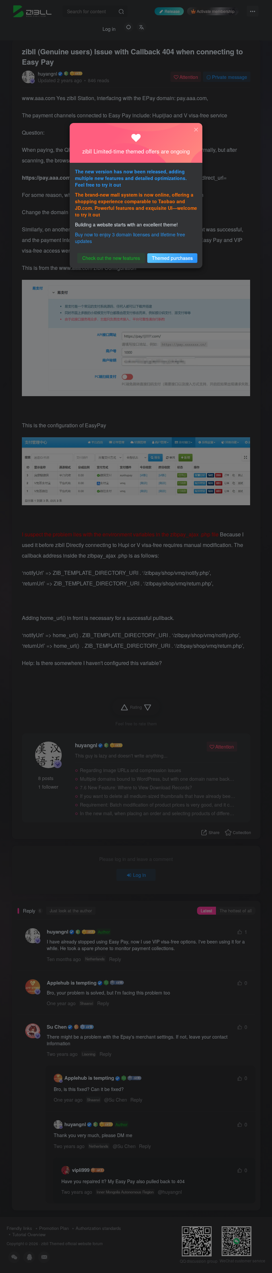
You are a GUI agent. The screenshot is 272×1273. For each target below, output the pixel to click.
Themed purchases (172, 258)
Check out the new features (111, 258)
